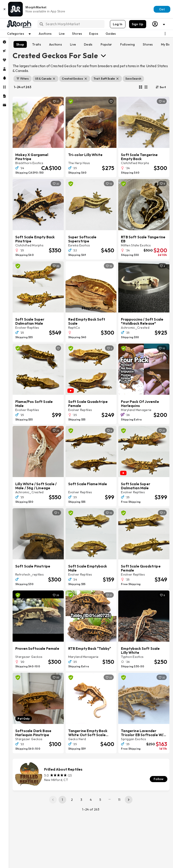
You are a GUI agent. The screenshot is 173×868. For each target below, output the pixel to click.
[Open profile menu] (159, 24)
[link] (91, 774)
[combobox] (71, 24)
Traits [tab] (36, 44)
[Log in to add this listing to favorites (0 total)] (111, 101)
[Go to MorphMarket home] (18, 24)
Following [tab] (127, 44)
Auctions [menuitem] (45, 33)
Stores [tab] (148, 44)
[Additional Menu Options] (165, 33)
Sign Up (137, 24)
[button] (23, 79)
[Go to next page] (128, 800)
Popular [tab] (106, 44)
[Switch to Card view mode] (146, 87)
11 (119, 800)
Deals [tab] (88, 44)
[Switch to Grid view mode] (140, 87)
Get (162, 9)
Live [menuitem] (62, 33)
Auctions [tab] (55, 44)
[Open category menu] (103, 55)
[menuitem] (4, 41)
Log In (118, 24)
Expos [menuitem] (93, 33)
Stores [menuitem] (77, 33)
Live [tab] (73, 44)
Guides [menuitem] (111, 33)
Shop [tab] (20, 44)
